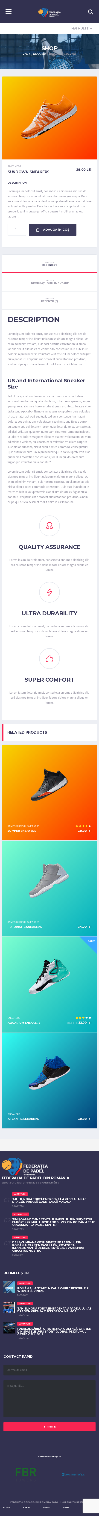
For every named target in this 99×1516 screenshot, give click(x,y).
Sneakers (14, 166)
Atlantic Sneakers (23, 1119)
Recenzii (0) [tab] (49, 300)
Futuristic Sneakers (24, 927)
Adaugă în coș (56, 229)
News (46, 1507)
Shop (66, 1507)
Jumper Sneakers (22, 831)
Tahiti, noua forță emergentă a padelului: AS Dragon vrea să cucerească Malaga (49, 1200)
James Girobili (17, 826)
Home (6, 1507)
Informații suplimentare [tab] (49, 282)
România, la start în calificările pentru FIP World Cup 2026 (52, 1289)
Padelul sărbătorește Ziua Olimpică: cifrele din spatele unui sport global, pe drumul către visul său (54, 1331)
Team (26, 1507)
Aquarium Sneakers (24, 1022)
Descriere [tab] (49, 264)
